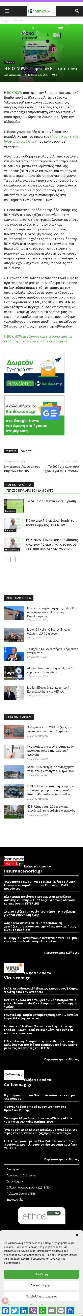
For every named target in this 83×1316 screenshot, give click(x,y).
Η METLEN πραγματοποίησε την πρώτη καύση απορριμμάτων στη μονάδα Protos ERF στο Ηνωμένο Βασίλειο (52, 790)
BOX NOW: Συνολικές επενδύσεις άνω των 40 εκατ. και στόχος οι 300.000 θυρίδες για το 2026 (52, 544)
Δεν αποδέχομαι (41, 1285)
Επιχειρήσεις (12, 549)
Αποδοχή (41, 1274)
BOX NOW (26, 451)
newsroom (15, 74)
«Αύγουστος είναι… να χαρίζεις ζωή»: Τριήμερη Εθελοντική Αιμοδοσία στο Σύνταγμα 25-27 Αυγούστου (40, 885)
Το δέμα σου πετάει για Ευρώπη (51, 501)
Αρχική (6, 20)
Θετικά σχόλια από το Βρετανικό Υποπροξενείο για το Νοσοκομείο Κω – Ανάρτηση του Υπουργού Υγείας (40, 1003)
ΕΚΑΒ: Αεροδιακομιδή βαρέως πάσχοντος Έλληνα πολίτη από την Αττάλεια (41, 990)
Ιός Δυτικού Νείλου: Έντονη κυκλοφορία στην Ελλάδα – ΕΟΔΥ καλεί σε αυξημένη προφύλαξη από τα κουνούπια (38, 1029)
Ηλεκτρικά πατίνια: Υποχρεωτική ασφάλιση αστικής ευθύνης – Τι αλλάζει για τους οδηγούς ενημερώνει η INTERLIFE (39, 900)
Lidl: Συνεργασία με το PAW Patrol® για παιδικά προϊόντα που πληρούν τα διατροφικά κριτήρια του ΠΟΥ (40, 1144)
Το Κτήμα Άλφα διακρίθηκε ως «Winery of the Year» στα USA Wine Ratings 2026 (38, 1119)
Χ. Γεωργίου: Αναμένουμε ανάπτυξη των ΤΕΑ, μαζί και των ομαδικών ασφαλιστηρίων (41, 939)
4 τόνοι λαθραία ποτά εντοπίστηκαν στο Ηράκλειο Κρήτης (35, 1108)
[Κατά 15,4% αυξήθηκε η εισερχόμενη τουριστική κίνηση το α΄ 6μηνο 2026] (14, 772)
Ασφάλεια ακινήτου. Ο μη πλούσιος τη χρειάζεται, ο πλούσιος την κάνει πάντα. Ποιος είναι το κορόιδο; (40, 926)
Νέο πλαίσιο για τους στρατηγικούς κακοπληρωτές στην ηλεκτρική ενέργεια (50, 750)
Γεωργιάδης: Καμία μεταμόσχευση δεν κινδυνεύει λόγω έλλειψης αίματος (41, 1016)
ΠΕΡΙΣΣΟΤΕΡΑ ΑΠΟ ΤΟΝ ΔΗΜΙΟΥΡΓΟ (30, 490)
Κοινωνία (19, 20)
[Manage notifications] (5, 1300)
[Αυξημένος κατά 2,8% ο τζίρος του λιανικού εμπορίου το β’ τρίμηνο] (14, 732)
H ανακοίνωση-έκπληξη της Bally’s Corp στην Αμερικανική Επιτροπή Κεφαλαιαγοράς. (52, 612)
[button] (77, 1235)
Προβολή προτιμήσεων (41, 1296)
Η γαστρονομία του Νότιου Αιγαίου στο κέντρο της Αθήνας (39, 1096)
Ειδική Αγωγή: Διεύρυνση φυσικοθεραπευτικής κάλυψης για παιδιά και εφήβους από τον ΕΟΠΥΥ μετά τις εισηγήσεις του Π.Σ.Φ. (40, 1044)
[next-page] (13, 559)
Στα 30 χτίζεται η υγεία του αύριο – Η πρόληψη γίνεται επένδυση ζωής (39, 913)
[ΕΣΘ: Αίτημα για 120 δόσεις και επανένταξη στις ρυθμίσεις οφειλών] (14, 812)
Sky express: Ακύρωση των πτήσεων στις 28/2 (22, 469)
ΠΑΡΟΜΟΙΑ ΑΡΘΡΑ (18, 485)
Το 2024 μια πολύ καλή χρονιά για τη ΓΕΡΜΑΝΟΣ (62, 469)
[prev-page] (6, 559)
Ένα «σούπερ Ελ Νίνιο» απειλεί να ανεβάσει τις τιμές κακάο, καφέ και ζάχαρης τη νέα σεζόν (40, 1131)
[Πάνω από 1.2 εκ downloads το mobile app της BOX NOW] (14, 525)
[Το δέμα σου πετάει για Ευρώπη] (14, 506)
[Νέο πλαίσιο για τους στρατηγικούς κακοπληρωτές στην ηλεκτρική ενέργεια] (14, 752)
